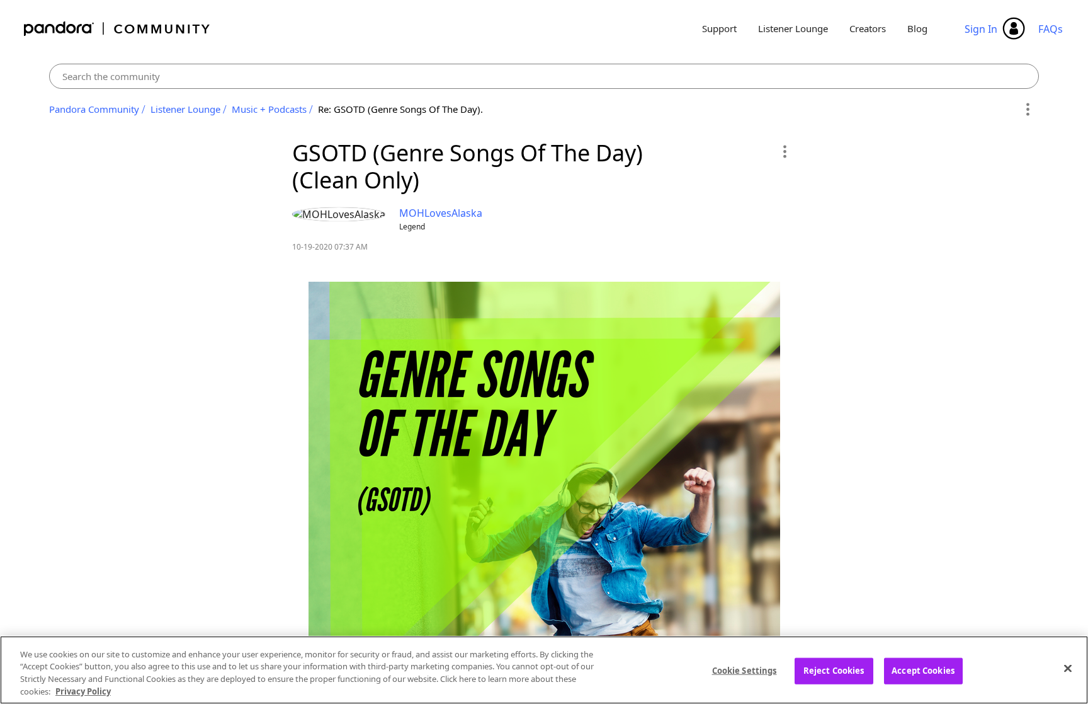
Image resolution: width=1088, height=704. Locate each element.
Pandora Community (117, 28)
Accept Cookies (923, 670)
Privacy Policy (83, 690)
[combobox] (544, 76)
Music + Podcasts (269, 109)
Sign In (981, 29)
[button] (784, 151)
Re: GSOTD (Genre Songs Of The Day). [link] (400, 109)
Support (719, 28)
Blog (917, 28)
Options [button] (1027, 110)
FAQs (1050, 29)
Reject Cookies (833, 670)
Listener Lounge (793, 28)
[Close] (1068, 668)
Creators (867, 28)
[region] (544, 670)
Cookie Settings (744, 670)
